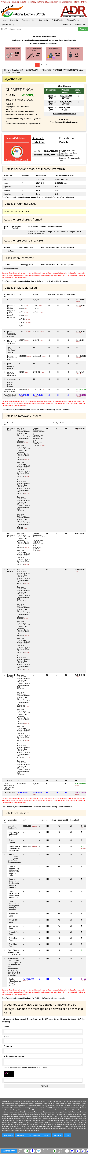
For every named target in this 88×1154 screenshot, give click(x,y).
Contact (46, 1135)
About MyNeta (80, 24)
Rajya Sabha (43, 20)
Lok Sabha (14, 20)
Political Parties (57, 20)
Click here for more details (64, 114)
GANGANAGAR (32, 70)
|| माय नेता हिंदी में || (8, 24)
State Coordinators (34, 1135)
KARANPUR (46, 70)
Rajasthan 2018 (17, 70)
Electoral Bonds (73, 20)
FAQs (67, 1135)
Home (4, 20)
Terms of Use (57, 1135)
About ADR (67, 24)
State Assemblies (28, 20)
